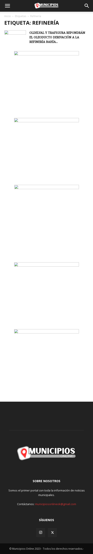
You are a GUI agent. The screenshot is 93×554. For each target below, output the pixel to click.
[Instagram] (40, 532)
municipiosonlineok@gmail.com (55, 504)
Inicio (7, 16)
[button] (7, 6)
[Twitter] (52, 532)
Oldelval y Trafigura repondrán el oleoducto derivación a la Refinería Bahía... (57, 37)
